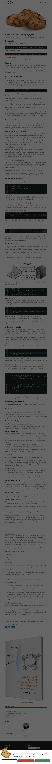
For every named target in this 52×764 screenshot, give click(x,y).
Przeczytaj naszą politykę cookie (27, 756)
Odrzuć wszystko (26, 761)
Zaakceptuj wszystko (42, 761)
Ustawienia (9, 761)
